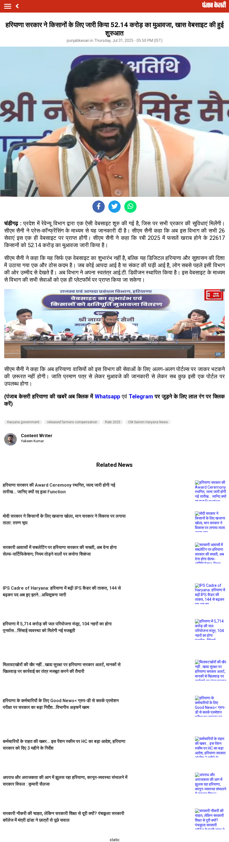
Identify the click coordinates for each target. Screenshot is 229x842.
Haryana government (23, 422)
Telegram (141, 396)
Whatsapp (108, 396)
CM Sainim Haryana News (148, 422)
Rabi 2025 (112, 422)
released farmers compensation (72, 422)
